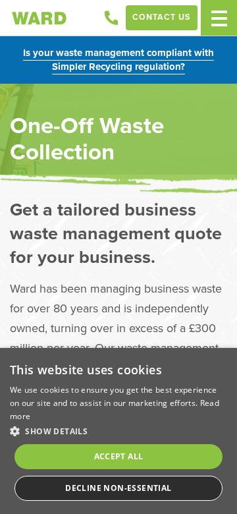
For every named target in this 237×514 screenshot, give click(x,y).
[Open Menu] (219, 18)
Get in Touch (111, 18)
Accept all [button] (119, 456)
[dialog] (118, 431)
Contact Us (161, 17)
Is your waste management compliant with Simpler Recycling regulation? (118, 59)
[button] (118, 431)
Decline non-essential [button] (118, 488)
